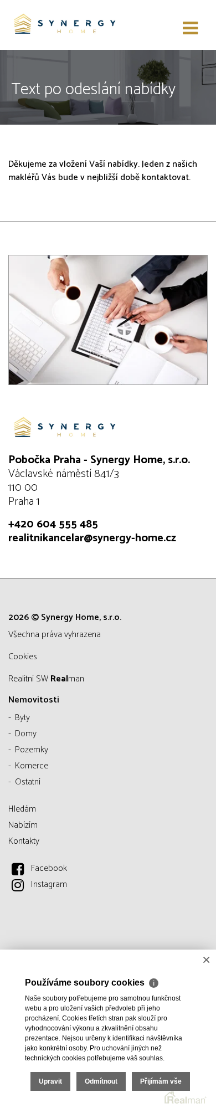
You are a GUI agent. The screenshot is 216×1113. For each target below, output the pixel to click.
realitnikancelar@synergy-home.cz (92, 538)
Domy (26, 733)
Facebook (49, 868)
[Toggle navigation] (190, 29)
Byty (22, 717)
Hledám (22, 809)
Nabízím (23, 825)
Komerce (31, 765)
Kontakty (23, 841)
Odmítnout (101, 1081)
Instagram (49, 884)
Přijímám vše (161, 1081)
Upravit (50, 1081)
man (67, 678)
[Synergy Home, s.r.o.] (63, 25)
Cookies (22, 656)
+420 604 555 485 (53, 524)
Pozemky (31, 749)
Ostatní (27, 782)
